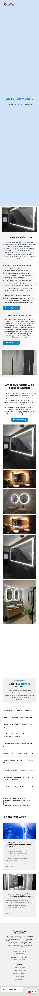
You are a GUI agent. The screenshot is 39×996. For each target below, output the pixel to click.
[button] (35, 4)
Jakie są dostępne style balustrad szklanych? (18, 787)
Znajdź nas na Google (19, 959)
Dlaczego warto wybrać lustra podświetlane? (18, 710)
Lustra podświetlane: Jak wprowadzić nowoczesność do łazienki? (18, 844)
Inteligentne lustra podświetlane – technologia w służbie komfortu (19, 895)
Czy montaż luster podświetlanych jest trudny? (18, 753)
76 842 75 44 (19, 953)
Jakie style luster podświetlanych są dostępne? (18, 770)
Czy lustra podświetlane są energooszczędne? (18, 717)
